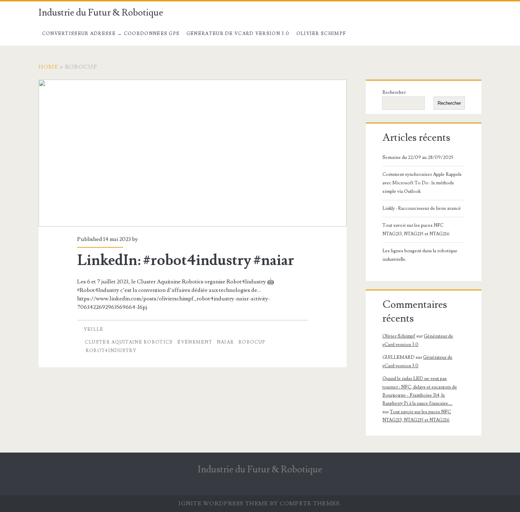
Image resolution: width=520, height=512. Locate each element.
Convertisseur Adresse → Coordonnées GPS (111, 33)
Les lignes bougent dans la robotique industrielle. (419, 255)
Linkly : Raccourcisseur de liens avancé (421, 208)
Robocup (251, 342)
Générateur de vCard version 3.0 (237, 33)
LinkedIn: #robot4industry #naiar (193, 153)
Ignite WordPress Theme (223, 503)
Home (48, 66)
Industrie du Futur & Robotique (101, 13)
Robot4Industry (111, 350)
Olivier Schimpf (321, 33)
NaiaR (225, 342)
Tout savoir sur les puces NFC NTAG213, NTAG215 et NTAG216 (416, 230)
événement (194, 342)
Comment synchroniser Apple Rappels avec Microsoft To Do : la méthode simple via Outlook (422, 183)
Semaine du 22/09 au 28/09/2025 (417, 157)
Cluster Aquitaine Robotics (129, 342)
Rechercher (394, 92)
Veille (94, 329)
